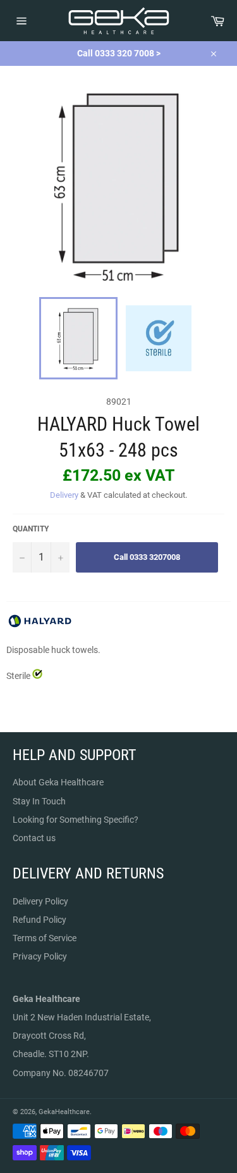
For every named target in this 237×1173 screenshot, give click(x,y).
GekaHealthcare (64, 1112)
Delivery (64, 495)
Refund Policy (39, 920)
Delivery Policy (40, 901)
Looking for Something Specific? (75, 820)
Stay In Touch (39, 801)
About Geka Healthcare (58, 782)
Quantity (31, 528)
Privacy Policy (40, 956)
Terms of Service (44, 938)
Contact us (34, 838)
